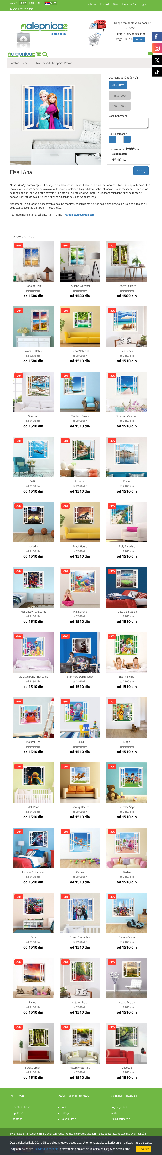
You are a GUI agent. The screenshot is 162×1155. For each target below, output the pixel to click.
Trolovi (80, 742)
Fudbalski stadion (127, 611)
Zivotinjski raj (127, 677)
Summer (33, 416)
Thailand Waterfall (79, 286)
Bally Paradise (127, 546)
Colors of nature (33, 351)
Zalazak (33, 1002)
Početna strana (21, 1107)
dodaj (141, 170)
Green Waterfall (80, 351)
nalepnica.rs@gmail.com (80, 214)
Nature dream (127, 1002)
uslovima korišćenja (46, 1149)
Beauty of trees (127, 286)
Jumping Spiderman (33, 872)
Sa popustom (120, 154)
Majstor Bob (33, 742)
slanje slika (58, 33)
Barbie (127, 872)
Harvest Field (33, 286)
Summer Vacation (126, 416)
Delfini (33, 481)
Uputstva (91, 4)
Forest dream (33, 1067)
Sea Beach (127, 351)
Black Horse (80, 546)
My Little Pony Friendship (33, 677)
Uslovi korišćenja (120, 1119)
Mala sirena (80, 611)
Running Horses (80, 807)
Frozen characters (80, 937)
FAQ (63, 1107)
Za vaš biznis (68, 1119)
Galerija (65, 1113)
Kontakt (104, 4)
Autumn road (80, 1002)
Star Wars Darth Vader (80, 677)
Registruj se (129, 4)
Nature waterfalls (80, 1067)
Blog (115, 4)
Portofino (79, 481)
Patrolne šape (127, 807)
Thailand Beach (80, 416)
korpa (139, 39)
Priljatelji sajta (119, 1107)
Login (143, 4)
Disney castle (127, 937)
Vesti (114, 1113)
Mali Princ (33, 807)
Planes (80, 872)
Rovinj (126, 481)
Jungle (126, 742)
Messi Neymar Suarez (33, 611)
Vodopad (127, 1067)
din (22, 3)
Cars (33, 937)
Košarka (33, 546)
